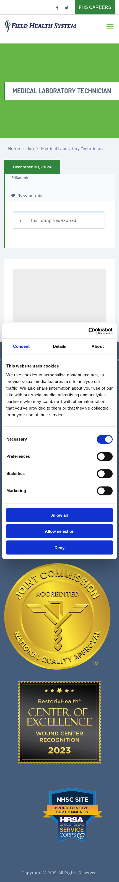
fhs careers (95, 7)
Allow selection (59, 531)
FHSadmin (20, 178)
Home (14, 148)
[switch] (105, 456)
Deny (59, 547)
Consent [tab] (21, 346)
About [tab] (98, 346)
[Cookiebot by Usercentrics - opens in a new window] (88, 331)
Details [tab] (59, 346)
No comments (29, 195)
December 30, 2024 (32, 166)
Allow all (59, 515)
